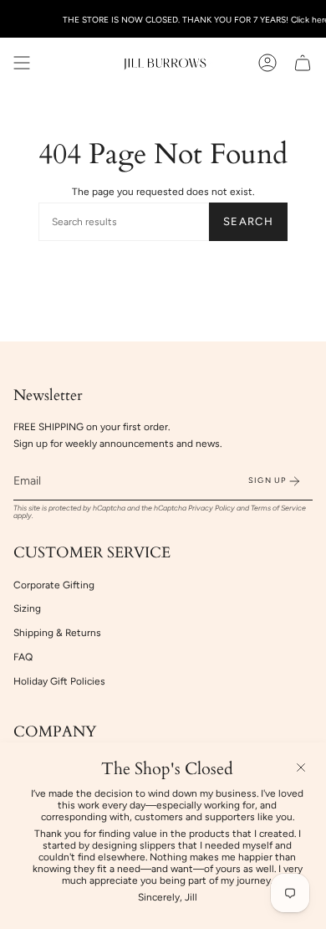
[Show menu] (21, 63)
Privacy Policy (211, 508)
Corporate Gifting (53, 585)
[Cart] (303, 63)
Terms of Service (278, 508)
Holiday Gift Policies (59, 681)
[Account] (267, 63)
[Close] (301, 767)
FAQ (23, 657)
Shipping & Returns (57, 633)
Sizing (27, 608)
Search (248, 221)
